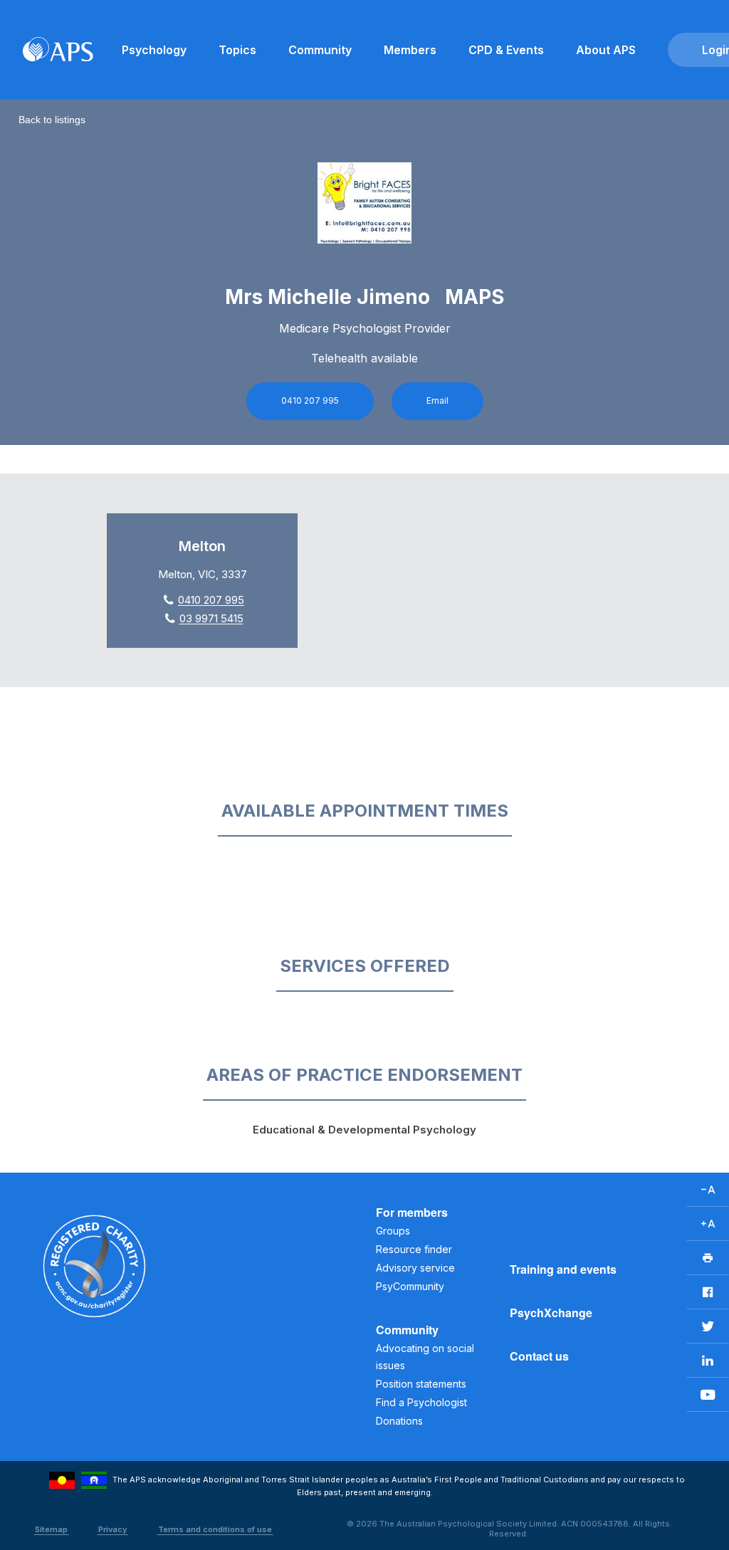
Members (410, 50)
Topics (237, 50)
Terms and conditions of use (215, 1529)
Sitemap (51, 1529)
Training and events (563, 1269)
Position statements (421, 1384)
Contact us (539, 1356)
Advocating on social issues (425, 1356)
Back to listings (52, 119)
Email (437, 400)
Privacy (112, 1529)
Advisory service (415, 1268)
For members (412, 1212)
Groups (393, 1231)
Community (320, 50)
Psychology (154, 50)
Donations (399, 1421)
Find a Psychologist (421, 1402)
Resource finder (414, 1249)
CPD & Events (506, 50)
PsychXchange (551, 1312)
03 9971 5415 (211, 618)
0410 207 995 (310, 400)
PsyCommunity (410, 1286)
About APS (606, 50)
